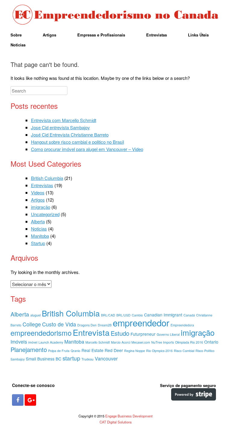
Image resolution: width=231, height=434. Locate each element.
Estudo (120, 333)
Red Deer (114, 350)
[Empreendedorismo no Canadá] (115, 15)
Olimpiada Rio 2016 (189, 342)
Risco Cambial (184, 350)
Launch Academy (50, 342)
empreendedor (141, 322)
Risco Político (205, 350)
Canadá (189, 315)
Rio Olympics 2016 (159, 350)
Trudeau (88, 359)
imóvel (32, 342)
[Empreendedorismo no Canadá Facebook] (17, 400)
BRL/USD (123, 315)
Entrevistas (156, 35)
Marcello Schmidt (97, 342)
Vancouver (106, 358)
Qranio (75, 350)
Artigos (49, 35)
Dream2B (105, 325)
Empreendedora (182, 325)
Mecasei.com (140, 342)
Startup (38, 243)
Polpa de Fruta (58, 350)
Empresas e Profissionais (101, 35)
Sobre (16, 35)
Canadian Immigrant (163, 315)
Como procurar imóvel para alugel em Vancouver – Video (87, 149)
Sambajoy (18, 359)
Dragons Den (87, 325)
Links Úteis (198, 35)
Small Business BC (43, 359)
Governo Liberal (168, 334)
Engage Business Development (128, 416)
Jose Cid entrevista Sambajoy (60, 127)
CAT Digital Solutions (116, 422)
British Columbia (47, 178)
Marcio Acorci (120, 342)
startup (71, 358)
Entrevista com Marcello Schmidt (63, 120)
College (32, 324)
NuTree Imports (162, 342)
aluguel (35, 315)
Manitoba (40, 236)
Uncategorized (45, 214)
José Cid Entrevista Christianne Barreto (70, 134)
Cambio (137, 315)
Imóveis (19, 341)
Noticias (18, 45)
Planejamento (29, 349)
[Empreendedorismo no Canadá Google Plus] (30, 400)
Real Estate (92, 350)
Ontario (211, 342)
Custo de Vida (59, 324)
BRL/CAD (108, 315)
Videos (38, 192)
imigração (40, 207)
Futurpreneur (143, 334)
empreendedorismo (41, 333)
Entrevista (91, 332)
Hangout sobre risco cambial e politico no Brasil (77, 142)
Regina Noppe (134, 350)
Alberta (38, 221)
